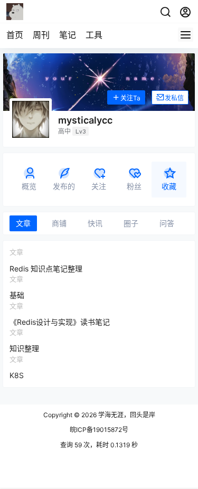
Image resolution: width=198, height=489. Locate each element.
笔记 (67, 35)
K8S (17, 375)
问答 (166, 223)
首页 (14, 35)
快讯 (95, 223)
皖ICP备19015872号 (99, 430)
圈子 (131, 223)
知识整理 (24, 348)
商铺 (59, 223)
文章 (23, 223)
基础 (17, 294)
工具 (94, 35)
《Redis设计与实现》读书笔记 (60, 321)
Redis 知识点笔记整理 (46, 268)
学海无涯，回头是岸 (126, 415)
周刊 (41, 35)
